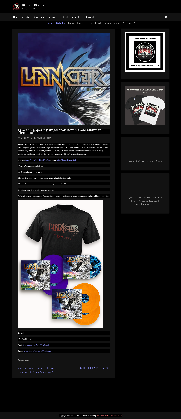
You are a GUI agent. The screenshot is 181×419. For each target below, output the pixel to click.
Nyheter (25, 17)
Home (49, 23)
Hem (15, 17)
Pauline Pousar (44, 137)
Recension (39, 17)
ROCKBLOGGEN (33, 5)
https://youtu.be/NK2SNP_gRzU (37, 160)
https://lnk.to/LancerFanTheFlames (37, 351)
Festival (63, 17)
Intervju (52, 17)
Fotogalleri (76, 17)
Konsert (89, 17)
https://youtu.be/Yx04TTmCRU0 (36, 345)
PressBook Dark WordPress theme (109, 415)
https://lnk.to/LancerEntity (67, 160)
